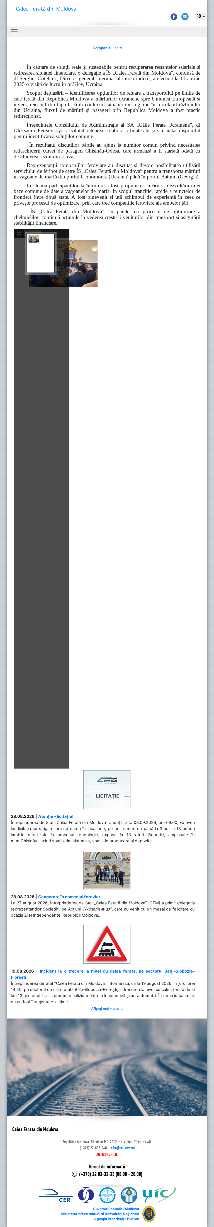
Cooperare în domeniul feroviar (69, 896)
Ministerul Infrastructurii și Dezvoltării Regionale (100, 1214)
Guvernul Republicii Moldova (116, 1209)
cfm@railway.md (123, 1148)
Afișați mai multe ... (107, 1009)
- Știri (107, 48)
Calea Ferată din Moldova (46, 8)
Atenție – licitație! (56, 816)
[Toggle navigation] (14, 31)
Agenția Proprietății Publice (116, 1219)
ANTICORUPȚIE (107, 1155)
